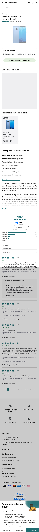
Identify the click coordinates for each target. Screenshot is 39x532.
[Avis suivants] (34, 389)
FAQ (3, 471)
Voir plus (4, 209)
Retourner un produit (8, 473)
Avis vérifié (6, 260)
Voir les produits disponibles (19, 60)
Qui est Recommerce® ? (9, 439)
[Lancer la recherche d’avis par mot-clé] (36, 252)
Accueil (7, 8)
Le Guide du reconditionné (10, 437)
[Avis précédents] (4, 389)
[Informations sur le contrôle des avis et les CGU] (28, 226)
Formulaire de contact (8, 468)
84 (30, 389)
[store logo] (11, 2)
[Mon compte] (33, 2)
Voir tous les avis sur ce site (20, 229)
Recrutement (5, 449)
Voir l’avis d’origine (7, 319)
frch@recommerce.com (9, 457)
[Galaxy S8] (10, 125)
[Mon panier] (36, 2)
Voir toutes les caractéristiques (11, 180)
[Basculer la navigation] (2, 2)
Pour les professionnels (9, 476)
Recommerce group (8, 447)
